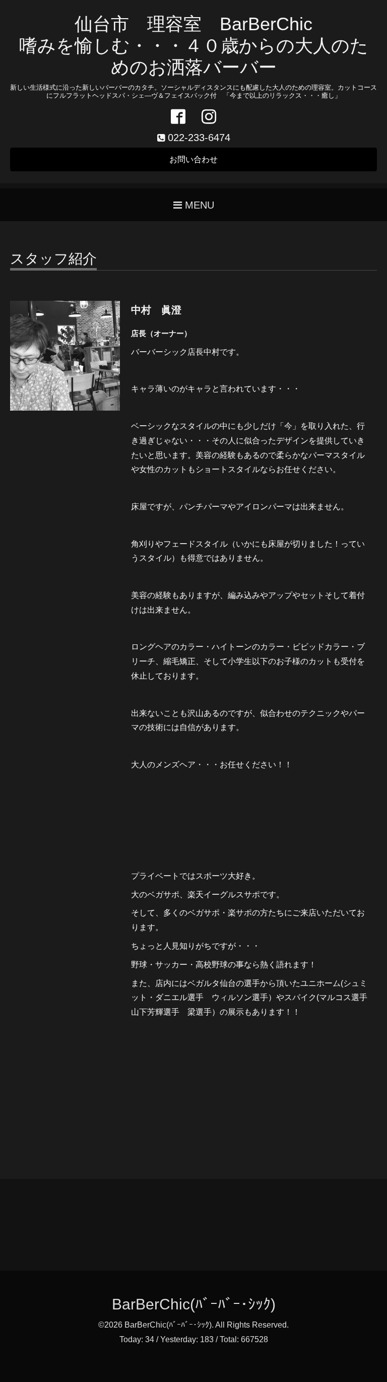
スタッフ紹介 (53, 259)
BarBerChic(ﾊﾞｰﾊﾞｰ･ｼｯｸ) (194, 1304)
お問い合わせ (193, 159)
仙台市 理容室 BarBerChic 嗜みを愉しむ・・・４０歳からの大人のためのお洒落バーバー (193, 46)
